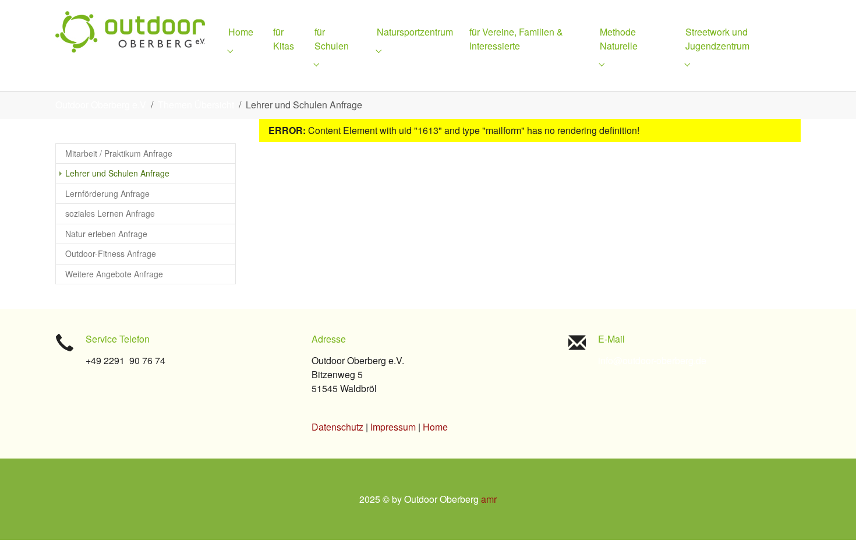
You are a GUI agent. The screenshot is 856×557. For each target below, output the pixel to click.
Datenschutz (337, 426)
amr (489, 499)
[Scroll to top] (830, 531)
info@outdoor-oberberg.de (652, 360)
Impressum (393, 426)
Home (435, 426)
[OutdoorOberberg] (130, 31)
